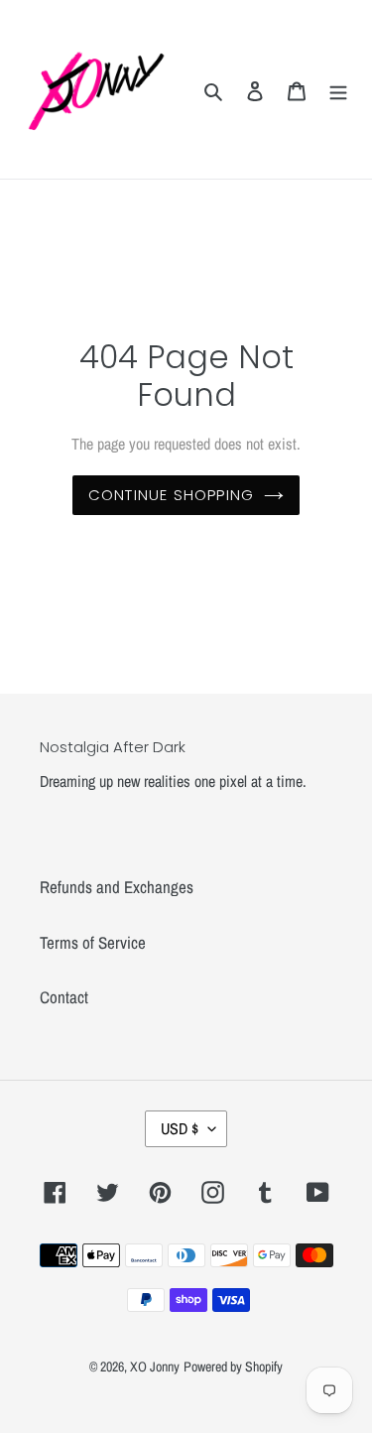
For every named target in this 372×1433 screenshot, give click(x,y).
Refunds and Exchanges (116, 886)
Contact (64, 996)
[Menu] (338, 89)
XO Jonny (155, 1366)
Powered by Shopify (233, 1366)
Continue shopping (171, 494)
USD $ (179, 1128)
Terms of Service (93, 942)
